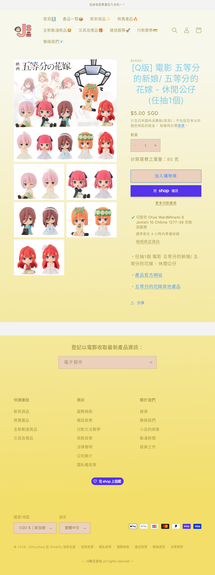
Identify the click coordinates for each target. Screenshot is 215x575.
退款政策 (85, 438)
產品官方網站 (149, 275)
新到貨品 (21, 411)
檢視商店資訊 (148, 241)
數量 (134, 135)
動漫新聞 (148, 438)
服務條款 (85, 411)
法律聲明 (85, 447)
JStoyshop (36, 547)
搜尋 (144, 411)
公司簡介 (85, 456)
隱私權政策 (87, 464)
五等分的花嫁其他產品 (158, 286)
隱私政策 (105, 547)
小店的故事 (150, 429)
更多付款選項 (165, 203)
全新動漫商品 (25, 429)
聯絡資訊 (159, 547)
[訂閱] (150, 362)
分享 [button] (141, 303)
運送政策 (85, 420)
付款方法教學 (89, 429)
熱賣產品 (21, 420)
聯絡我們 (148, 420)
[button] (175, 30)
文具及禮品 (23, 438)
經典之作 (148, 447)
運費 (181, 126)
